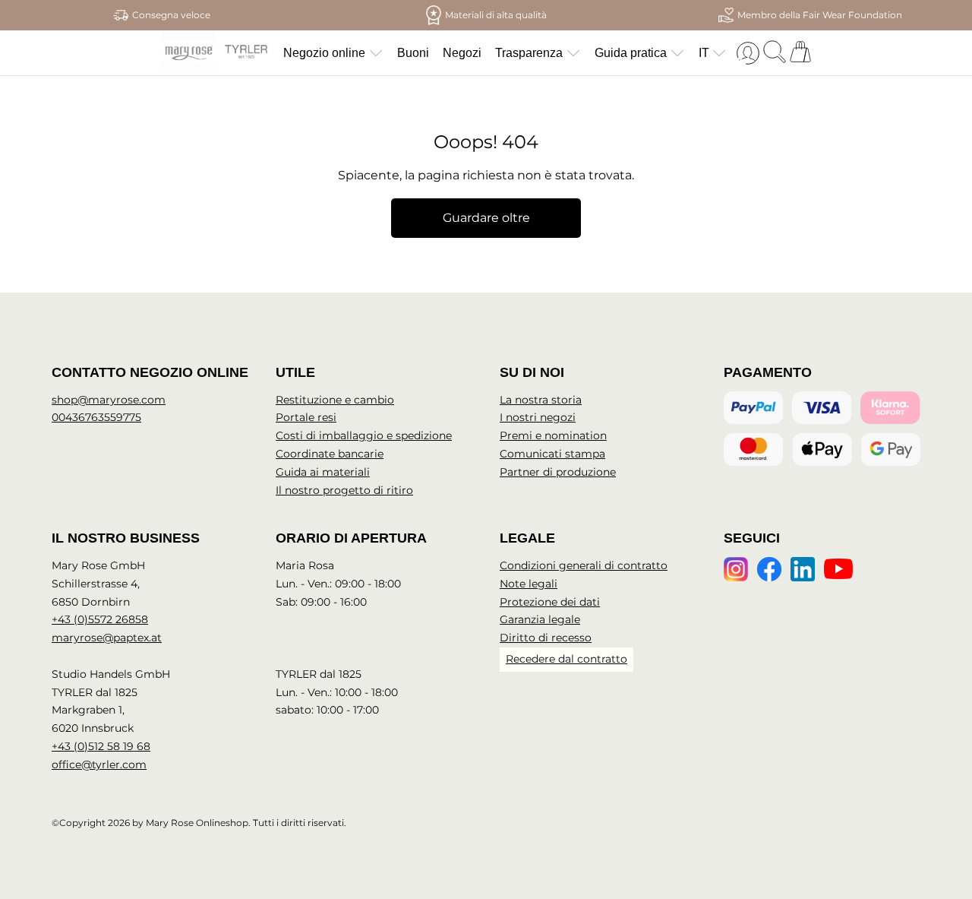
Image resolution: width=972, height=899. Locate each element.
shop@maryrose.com (109, 400)
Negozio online (324, 52)
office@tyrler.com (99, 764)
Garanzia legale (540, 619)
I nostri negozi (538, 417)
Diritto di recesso (546, 637)
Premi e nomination (553, 435)
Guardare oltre (486, 218)
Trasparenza (529, 52)
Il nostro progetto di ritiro (344, 490)
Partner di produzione (558, 472)
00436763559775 (96, 417)
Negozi (462, 52)
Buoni (413, 52)
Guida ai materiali (323, 472)
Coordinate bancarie (329, 454)
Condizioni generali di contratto (583, 565)
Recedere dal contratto (566, 659)
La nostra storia (541, 400)
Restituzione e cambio (335, 400)
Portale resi (306, 417)
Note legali (528, 583)
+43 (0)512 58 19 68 (101, 746)
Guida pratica (631, 52)
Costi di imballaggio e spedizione (364, 435)
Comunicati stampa (552, 454)
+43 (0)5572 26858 (100, 619)
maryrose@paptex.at (107, 637)
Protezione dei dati (550, 602)
